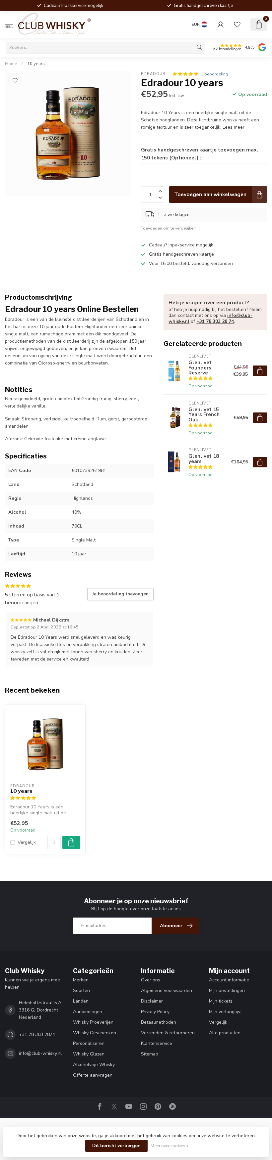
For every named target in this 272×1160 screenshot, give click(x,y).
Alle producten (224, 1033)
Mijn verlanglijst (225, 1012)
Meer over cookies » (169, 1145)
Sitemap (149, 1054)
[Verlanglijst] (237, 24)
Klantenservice (156, 1043)
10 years (36, 64)
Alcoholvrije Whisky (94, 1064)
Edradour (153, 74)
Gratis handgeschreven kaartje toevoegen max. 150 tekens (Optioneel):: (199, 153)
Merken (81, 980)
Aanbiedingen (87, 1012)
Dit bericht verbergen (116, 1145)
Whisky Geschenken (94, 1033)
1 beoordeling (214, 74)
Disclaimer (152, 1001)
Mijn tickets (221, 1001)
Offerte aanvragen (92, 1075)
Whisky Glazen (88, 1054)
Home (11, 64)
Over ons (150, 980)
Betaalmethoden (158, 1022)
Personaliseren (88, 1043)
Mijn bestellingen (227, 990)
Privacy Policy (155, 1012)
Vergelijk (27, 842)
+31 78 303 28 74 (215, 321)
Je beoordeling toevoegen (120, 594)
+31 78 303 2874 (37, 1034)
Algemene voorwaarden (166, 990)
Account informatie (229, 980)
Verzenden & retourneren (168, 1033)
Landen (81, 1001)
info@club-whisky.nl (40, 1053)
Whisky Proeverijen (93, 1022)
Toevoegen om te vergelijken (168, 228)
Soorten (81, 990)
